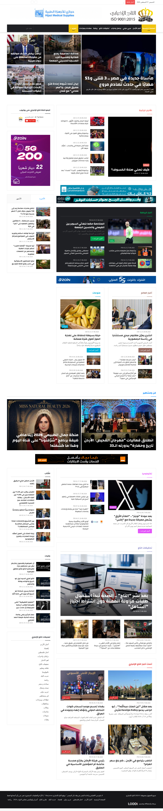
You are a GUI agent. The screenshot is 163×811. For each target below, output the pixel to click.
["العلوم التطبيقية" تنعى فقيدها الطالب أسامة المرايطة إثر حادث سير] (43, 605)
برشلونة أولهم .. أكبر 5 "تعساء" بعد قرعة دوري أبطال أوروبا (74, 172)
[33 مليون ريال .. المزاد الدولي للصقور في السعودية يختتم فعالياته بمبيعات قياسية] (93, 360)
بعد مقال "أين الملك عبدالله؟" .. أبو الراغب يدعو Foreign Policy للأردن (132, 708)
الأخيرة (42, 199)
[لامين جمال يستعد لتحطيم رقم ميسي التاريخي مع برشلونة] (97, 263)
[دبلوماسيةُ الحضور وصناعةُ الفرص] (43, 513)
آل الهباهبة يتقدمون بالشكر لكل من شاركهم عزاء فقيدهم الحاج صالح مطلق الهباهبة (22, 567)
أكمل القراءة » (97, 239)
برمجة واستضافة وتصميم (147, 804)
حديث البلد (45, 676)
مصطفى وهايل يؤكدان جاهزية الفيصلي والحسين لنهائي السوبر (76, 252)
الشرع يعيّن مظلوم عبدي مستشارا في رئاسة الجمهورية (132, 337)
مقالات (46, 708)
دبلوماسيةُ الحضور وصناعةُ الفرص (23, 511)
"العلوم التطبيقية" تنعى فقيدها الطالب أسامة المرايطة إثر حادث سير (24, 604)
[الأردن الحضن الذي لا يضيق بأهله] (43, 484)
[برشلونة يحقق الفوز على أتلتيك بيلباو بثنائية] (97, 133)
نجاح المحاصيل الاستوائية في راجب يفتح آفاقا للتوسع (23, 262)
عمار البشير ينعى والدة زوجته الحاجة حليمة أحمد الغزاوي (24, 617)
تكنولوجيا (45, 672)
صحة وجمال (44, 688)
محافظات (45, 704)
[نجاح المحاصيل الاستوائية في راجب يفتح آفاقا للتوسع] (43, 264)
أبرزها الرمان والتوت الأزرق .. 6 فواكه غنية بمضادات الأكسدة (74, 122)
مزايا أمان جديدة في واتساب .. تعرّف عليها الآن (74, 147)
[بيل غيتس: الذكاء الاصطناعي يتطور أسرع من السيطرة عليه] (97, 497)
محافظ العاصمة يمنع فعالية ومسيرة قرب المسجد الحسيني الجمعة (63, 57)
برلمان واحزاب (116, 28)
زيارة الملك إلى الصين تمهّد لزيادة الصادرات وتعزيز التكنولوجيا (23, 536)
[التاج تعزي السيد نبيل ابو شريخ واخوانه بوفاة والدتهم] (43, 581)
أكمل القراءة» (145, 350)
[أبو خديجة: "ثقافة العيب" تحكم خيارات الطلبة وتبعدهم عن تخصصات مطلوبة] (43, 249)
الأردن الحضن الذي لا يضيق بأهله (23, 482)
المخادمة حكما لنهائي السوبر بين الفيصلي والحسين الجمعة (85, 225)
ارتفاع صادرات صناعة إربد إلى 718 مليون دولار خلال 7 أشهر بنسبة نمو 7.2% (22, 211)
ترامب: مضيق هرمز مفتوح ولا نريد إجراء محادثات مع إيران (75, 159)
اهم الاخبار (45, 660)
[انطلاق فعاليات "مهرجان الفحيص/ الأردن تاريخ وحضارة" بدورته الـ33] (119, 424)
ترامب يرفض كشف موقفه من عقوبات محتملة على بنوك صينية (26, 57)
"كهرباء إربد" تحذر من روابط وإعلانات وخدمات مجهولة (74, 510)
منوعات (46, 716)
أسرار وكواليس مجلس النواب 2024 (25, 800)
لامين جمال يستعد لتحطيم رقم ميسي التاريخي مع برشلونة (76, 264)
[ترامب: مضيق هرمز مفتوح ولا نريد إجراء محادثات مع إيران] (97, 158)
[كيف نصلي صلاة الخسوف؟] (130, 147)
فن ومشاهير (44, 696)
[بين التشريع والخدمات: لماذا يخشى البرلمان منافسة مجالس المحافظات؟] (43, 524)
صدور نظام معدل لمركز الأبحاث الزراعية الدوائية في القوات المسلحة (25, 87)
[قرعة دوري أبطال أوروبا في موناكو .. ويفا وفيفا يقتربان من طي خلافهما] (145, 263)
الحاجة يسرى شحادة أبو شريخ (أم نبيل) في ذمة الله (23, 592)
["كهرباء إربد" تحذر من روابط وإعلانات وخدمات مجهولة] (97, 509)
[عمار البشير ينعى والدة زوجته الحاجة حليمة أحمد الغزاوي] (43, 618)
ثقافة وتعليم (44, 668)
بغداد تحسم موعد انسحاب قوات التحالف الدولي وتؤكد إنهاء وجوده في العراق (82, 710)
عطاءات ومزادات (85, 28)
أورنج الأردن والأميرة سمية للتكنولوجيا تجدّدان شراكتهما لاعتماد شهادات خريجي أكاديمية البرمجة (75, 525)
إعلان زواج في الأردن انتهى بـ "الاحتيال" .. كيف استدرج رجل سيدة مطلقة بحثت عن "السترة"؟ (107, 645)
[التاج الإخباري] (132, 14)
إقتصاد (46, 648)
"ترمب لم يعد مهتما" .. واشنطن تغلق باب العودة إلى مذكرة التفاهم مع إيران (124, 362)
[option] (81, 65)
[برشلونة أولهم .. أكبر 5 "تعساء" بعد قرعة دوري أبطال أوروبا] (97, 171)
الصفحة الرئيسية (148, 28)
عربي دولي (127, 28)
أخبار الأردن (137, 28)
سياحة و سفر (44, 684)
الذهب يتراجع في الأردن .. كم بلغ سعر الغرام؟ (131, 762)
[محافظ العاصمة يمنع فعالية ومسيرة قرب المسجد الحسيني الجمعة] (62, 49)
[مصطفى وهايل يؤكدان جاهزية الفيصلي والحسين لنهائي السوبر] (97, 251)
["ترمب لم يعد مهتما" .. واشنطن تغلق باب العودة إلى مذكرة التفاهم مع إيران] (145, 360)
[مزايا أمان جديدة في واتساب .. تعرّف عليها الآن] (97, 146)
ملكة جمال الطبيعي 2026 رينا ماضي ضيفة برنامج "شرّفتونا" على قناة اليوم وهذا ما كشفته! (45, 440)
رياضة (95, 28)
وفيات (46, 720)
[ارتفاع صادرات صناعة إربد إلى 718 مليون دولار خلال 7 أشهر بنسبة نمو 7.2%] (43, 211)
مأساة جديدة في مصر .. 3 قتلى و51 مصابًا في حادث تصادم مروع (119, 81)
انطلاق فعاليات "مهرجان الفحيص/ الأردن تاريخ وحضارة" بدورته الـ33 (118, 443)
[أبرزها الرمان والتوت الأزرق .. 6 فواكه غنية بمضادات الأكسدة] (97, 121)
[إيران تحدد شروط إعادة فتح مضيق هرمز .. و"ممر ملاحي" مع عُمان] (62, 80)
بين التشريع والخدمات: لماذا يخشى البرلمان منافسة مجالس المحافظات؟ (22, 523)
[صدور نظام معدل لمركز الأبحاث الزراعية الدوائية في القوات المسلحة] (25, 80)
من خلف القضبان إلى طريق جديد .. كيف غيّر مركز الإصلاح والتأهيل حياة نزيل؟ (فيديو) (75, 645)
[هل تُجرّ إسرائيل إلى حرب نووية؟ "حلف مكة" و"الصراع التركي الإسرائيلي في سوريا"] (145, 373)
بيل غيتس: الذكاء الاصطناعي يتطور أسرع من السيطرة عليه (75, 498)
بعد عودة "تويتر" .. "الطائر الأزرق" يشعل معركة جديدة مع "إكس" (133, 518)
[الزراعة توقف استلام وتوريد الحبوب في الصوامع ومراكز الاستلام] (43, 236)
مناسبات (45, 712)
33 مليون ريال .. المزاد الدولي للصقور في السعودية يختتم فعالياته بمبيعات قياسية (73, 362)
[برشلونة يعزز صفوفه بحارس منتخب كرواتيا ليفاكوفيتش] (145, 251)
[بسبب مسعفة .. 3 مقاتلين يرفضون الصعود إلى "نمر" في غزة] (43, 224)
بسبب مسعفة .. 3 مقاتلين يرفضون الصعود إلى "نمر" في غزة (23, 223)
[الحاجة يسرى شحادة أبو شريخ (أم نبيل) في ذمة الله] (43, 594)
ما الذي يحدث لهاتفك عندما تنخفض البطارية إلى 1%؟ (74, 485)
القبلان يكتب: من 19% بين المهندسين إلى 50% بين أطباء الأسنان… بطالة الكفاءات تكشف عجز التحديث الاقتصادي (23, 497)
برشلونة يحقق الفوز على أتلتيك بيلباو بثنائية (76, 135)
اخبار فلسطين (43, 652)
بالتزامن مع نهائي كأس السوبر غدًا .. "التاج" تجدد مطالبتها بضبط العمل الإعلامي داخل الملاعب (138, 645)
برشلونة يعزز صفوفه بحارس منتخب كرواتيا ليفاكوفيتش (122, 252)
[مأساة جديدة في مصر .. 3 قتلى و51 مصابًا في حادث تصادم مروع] (119, 65)
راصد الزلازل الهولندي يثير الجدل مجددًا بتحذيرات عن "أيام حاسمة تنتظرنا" (72, 376)
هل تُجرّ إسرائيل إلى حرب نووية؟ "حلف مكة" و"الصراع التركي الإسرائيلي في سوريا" (124, 376)
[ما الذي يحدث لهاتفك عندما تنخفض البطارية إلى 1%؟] (97, 484)
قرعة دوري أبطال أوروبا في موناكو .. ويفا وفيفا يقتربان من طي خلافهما (122, 264)
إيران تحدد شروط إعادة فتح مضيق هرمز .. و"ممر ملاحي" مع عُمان (63, 87)
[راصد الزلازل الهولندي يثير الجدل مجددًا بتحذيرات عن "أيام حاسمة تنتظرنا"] (93, 373)
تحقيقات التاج (104, 28)
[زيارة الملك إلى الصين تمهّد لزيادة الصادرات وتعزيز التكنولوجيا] (43, 536)
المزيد (74, 28)
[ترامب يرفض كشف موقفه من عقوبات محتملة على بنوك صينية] (25, 49)
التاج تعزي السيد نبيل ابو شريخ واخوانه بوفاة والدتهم (24, 581)
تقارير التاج (43, 800)
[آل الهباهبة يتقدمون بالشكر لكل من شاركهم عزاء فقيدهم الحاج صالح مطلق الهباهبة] (43, 566)
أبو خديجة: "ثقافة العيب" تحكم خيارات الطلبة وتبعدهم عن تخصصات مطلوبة (23, 250)
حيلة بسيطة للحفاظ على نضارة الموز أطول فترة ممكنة (82, 337)
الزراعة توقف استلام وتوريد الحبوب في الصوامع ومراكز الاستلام (23, 236)
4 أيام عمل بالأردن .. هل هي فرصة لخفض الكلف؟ (107, 2)
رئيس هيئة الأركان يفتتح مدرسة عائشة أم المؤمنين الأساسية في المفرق (85, 764)
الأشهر (18, 199)
